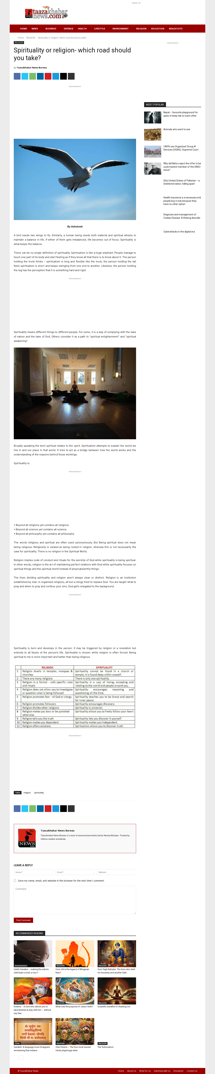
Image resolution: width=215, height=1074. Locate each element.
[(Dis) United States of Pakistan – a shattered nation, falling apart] (152, 186)
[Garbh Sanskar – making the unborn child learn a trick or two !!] (33, 953)
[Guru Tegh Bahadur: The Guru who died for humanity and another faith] (117, 953)
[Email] (63, 76)
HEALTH (82, 28)
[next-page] (21, 1058)
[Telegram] (55, 76)
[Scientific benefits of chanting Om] (117, 990)
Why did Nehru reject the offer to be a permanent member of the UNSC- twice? (182, 166)
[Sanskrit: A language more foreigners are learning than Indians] (33, 1031)
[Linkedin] (40, 76)
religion (27, 792)
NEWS (35, 28)
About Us (131, 1070)
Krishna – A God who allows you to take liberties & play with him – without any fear (32, 1010)
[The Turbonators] (117, 1031)
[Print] (71, 76)
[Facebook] (17, 76)
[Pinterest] (48, 76)
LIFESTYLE (99, 28)
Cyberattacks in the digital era (179, 231)
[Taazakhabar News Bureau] (27, 838)
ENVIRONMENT (121, 28)
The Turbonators (105, 1047)
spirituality (39, 792)
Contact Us (192, 1070)
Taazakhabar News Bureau (32, 67)
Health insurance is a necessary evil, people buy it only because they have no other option (182, 200)
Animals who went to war (176, 129)
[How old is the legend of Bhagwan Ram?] (75, 953)
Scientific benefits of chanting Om (114, 1006)
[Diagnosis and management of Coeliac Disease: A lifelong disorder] (152, 220)
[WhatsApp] (32, 76)
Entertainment (21, 965)
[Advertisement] (136, 12)
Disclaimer (179, 1070)
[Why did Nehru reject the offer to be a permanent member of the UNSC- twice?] (152, 169)
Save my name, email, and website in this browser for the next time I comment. (61, 880)
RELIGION (141, 28)
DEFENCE (68, 28)
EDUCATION (157, 28)
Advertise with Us (162, 1070)
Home (23, 28)
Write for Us (145, 1070)
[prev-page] (16, 1058)
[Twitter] (25, 76)
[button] (193, 28)
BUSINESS (51, 28)
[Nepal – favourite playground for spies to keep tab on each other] (152, 117)
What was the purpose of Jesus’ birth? (74, 1006)
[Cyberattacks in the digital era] (152, 237)
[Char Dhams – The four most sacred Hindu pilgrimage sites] (75, 1031)
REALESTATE (175, 28)
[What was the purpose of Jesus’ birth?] (75, 990)
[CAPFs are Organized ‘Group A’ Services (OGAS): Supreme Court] (152, 152)
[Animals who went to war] (152, 134)
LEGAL (17, 1043)
